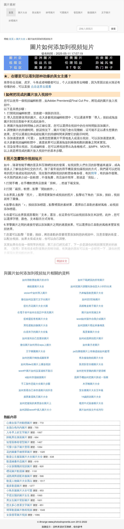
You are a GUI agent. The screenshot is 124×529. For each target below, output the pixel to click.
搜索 (113, 28)
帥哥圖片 (50, 12)
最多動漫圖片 (14, 485)
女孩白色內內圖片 (16, 427)
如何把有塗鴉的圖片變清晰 (91, 370)
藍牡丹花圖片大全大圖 (36, 305)
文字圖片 (105, 12)
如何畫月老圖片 (91, 344)
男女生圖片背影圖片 (18, 500)
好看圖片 (13, 20)
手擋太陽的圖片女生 (18, 495)
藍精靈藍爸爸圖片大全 (36, 318)
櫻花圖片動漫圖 (15, 471)
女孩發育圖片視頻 (16, 515)
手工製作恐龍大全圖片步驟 (35, 383)
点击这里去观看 (41, 86)
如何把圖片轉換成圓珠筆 (35, 357)
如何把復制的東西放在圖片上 (35, 403)
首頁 (11, 12)
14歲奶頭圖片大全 (91, 396)
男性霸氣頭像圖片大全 (36, 325)
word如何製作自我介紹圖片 (91, 318)
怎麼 (17, 158)
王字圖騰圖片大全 (35, 351)
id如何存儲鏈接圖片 (35, 377)
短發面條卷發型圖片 (18, 442)
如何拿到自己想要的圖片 (35, 338)
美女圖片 (36, 12)
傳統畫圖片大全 (35, 286)
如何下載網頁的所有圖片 (91, 279)
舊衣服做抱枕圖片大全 (91, 357)
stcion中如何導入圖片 (35, 292)
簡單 (94, 173)
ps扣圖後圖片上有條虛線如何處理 (91, 351)
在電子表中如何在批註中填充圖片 (35, 312)
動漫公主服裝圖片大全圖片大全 (24, 456)
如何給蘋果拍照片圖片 (91, 338)
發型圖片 (78, 12)
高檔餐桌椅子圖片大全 (91, 305)
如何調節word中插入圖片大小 (36, 409)
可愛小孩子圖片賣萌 (18, 447)
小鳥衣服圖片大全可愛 (19, 490)
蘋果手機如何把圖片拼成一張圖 (91, 377)
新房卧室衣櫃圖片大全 (91, 364)
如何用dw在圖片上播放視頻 (36, 364)
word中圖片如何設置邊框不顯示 (36, 370)
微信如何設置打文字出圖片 (35, 299)
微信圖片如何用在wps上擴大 (35, 344)
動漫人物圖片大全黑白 (19, 481)
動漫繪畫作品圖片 (16, 461)
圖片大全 (22, 12)
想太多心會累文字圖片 (19, 505)
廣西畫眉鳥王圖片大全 (36, 396)
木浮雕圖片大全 (91, 383)
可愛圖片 (64, 12)
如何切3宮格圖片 (91, 299)
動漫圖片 (92, 12)
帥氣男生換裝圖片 (16, 437)
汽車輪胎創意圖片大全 (91, 292)
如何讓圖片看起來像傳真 (91, 325)
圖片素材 (10, 4)
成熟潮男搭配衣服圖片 (19, 476)
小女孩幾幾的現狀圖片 (19, 466)
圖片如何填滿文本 (91, 312)
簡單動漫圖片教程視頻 (19, 510)
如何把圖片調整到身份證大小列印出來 (91, 286)
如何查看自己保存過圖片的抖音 (36, 390)
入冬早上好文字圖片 (18, 432)
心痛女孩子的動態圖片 (19, 423)
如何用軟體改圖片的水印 (35, 279)
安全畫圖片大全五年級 (91, 390)
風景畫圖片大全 (91, 331)
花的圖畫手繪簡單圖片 (19, 452)
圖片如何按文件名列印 (91, 409)
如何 (9, 94)
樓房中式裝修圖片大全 (91, 403)
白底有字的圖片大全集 (36, 331)
